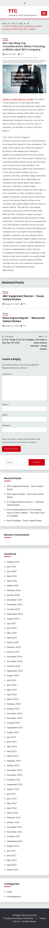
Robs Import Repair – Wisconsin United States (24, 319)
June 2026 (12, 571)
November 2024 (14, 661)
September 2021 (15, 841)
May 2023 (12, 746)
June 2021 (12, 855)
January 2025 (13, 651)
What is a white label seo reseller (18, 99)
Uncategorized (14, 896)
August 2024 (13, 675)
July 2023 (11, 737)
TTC (13, 11)
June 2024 (12, 685)
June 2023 (12, 741)
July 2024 (11, 680)
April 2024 (12, 694)
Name (5, 404)
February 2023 (14, 760)
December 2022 (14, 770)
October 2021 (13, 836)
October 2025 (13, 609)
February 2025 (14, 647)
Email (5, 415)
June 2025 (12, 628)
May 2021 (12, 860)
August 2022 (13, 789)
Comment (7, 374)
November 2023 (14, 718)
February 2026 (14, 590)
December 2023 (14, 713)
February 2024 (14, 704)
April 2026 (12, 580)
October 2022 (13, 779)
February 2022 (14, 817)
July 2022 (11, 794)
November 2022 (14, 775)
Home (5, 38)
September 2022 (15, 784)
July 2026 (11, 566)
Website (6, 425)
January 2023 (13, 765)
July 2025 (11, 623)
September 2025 (15, 614)
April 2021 (12, 865)
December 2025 (14, 599)
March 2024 (12, 699)
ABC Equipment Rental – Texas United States (23, 297)
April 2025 (12, 637)
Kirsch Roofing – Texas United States (24, 520)
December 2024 (14, 656)
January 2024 (13, 708)
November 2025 (14, 604)
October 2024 (13, 666)
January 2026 (13, 595)
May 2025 (12, 633)
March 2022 (12, 812)
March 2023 (12, 756)
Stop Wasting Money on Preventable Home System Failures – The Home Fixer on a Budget (26, 512)
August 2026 (13, 562)
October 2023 (13, 722)
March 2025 (12, 642)
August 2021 (13, 846)
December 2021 (14, 827)
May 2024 (12, 689)
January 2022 (13, 822)
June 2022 (12, 798)
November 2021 (14, 831)
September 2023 (15, 727)
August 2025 (13, 618)
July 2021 (11, 850)
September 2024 (15, 670)
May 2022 (12, 803)
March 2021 (12, 869)
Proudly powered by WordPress (19, 918)
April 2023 (12, 751)
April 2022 (12, 808)
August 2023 (13, 732)
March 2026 (12, 585)
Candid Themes (28, 921)
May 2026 (12, 576)
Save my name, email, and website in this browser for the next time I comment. (21, 440)
